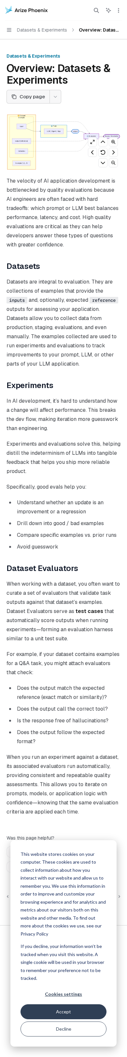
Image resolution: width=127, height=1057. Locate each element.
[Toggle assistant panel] (108, 10)
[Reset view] (102, 152)
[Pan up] (102, 141)
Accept (63, 1011)
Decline (63, 1029)
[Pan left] (92, 152)
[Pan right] (113, 152)
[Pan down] (102, 162)
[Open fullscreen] (92, 141)
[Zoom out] (113, 162)
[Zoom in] (113, 141)
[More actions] (118, 10)
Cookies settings (63, 994)
